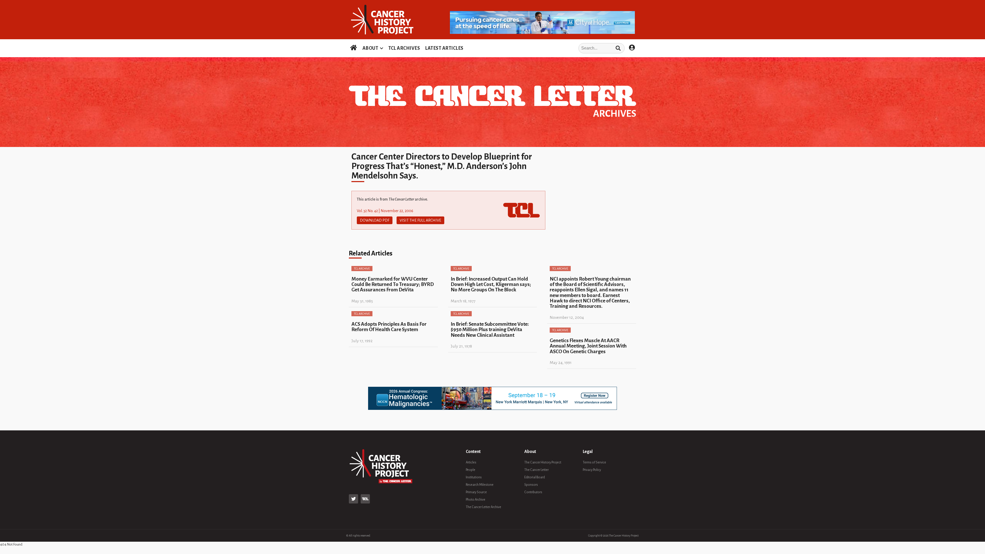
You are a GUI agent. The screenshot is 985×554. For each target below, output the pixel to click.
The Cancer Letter (536, 470)
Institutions (474, 477)
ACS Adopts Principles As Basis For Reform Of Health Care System (389, 326)
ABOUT (370, 48)
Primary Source (476, 492)
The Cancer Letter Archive (483, 507)
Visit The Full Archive (420, 220)
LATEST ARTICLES (444, 48)
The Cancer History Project (542, 462)
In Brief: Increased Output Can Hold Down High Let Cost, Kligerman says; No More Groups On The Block (491, 284)
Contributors (533, 492)
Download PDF (374, 220)
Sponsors (531, 485)
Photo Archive (475, 499)
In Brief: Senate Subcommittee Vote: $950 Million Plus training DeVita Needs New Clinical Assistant (490, 329)
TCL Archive (362, 268)
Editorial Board (534, 477)
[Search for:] (546, 48)
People (470, 470)
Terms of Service (594, 462)
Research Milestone (480, 485)
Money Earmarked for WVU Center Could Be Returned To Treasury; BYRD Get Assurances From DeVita (392, 284)
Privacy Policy (592, 470)
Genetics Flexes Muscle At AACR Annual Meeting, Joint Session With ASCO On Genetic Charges (588, 346)
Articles (471, 462)
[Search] (618, 48)
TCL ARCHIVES (404, 48)
